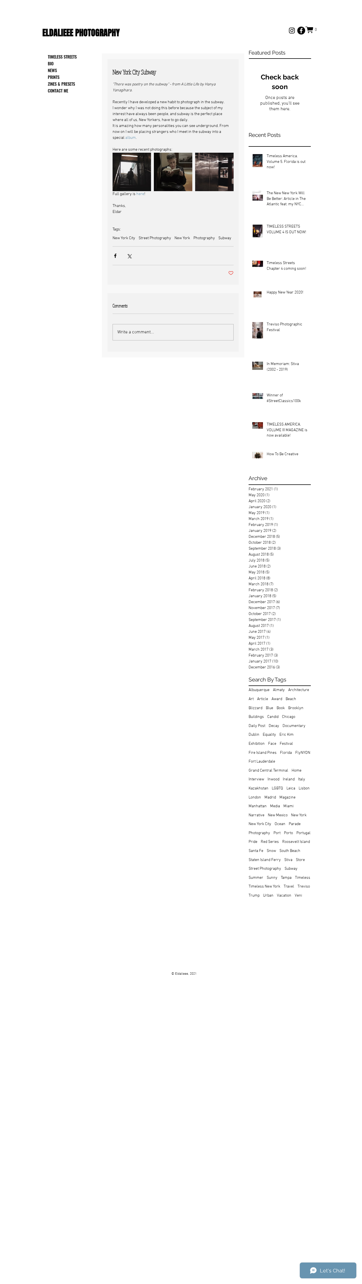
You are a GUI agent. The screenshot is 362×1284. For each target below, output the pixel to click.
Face (272, 743)
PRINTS (53, 77)
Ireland (289, 779)
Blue (269, 708)
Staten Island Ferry (265, 860)
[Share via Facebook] (115, 255)
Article (262, 699)
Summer (256, 877)
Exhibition (257, 743)
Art (251, 699)
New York (182, 238)
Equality (269, 734)
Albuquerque (259, 690)
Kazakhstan (258, 788)
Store (300, 860)
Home (296, 770)
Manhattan (258, 806)
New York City (124, 238)
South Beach (289, 851)
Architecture (298, 690)
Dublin (254, 734)
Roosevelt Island (296, 842)
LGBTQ (277, 788)
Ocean (280, 824)
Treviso (304, 886)
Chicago (288, 717)
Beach (291, 699)
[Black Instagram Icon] (292, 30)
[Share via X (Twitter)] (129, 255)
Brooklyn (295, 708)
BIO (50, 63)
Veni (298, 895)
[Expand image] (132, 172)
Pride (253, 842)
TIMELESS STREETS (62, 56)
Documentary (294, 726)
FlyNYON (302, 752)
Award (277, 699)
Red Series (270, 842)
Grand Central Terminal (268, 770)
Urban (268, 895)
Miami (288, 806)
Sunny (272, 877)
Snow (271, 851)
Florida (286, 752)
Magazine (287, 797)
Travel (289, 886)
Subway (224, 238)
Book (281, 708)
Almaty (279, 690)
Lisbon (304, 788)
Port (277, 833)
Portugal (303, 833)
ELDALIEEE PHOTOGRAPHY (81, 33)
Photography (204, 238)
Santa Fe (256, 851)
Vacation (284, 895)
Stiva (288, 860)
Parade (295, 824)
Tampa (286, 877)
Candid (273, 717)
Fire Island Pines (263, 752)
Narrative (256, 815)
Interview (256, 779)
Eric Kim (286, 734)
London (255, 797)
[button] (312, 30)
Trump (254, 895)
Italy (301, 779)
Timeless (302, 877)
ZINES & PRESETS (61, 84)
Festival (286, 743)
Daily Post (257, 726)
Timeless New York (264, 886)
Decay (274, 726)
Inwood (273, 779)
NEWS (52, 70)
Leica (290, 788)
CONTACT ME (58, 90)
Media (275, 806)
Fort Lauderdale (262, 761)
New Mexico (278, 815)
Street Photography (155, 238)
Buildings (256, 717)
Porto (288, 833)
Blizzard (255, 708)
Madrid (270, 797)
